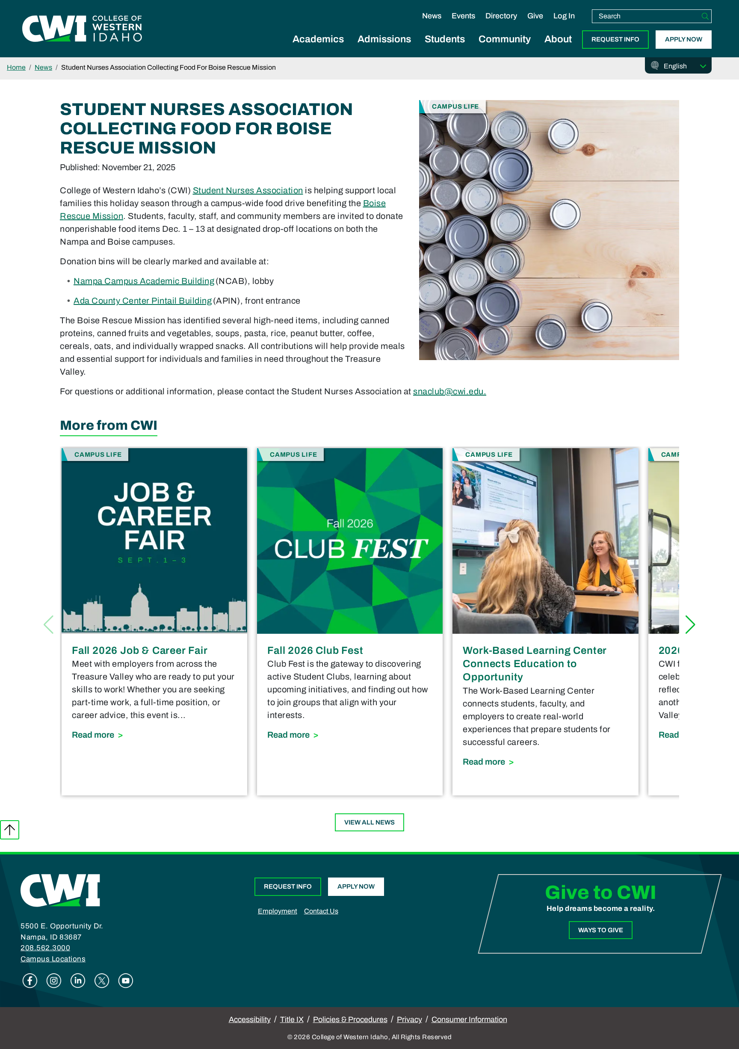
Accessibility (250, 1019)
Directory (501, 16)
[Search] (705, 16)
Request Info (615, 39)
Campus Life (455, 106)
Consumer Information (469, 1019)
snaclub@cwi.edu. (449, 391)
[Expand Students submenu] (444, 49)
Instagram (53, 980)
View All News (369, 822)
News (431, 16)
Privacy (409, 1019)
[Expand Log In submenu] (564, 25)
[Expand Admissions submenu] (384, 49)
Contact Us (321, 911)
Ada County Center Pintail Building (143, 300)
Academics (318, 39)
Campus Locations (53, 959)
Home (16, 67)
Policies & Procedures (350, 1019)
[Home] (60, 890)
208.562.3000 (45, 948)
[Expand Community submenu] (504, 49)
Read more (154, 734)
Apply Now (683, 39)
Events (463, 16)
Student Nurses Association (248, 190)
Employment (277, 911)
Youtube (125, 980)
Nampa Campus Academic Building (144, 281)
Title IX (292, 1019)
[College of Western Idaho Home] (82, 28)
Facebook (30, 980)
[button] (690, 624)
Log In (564, 16)
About (558, 39)
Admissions (384, 39)
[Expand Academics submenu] (318, 49)
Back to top (9, 829)
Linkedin (77, 980)
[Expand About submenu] (558, 49)
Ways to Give (600, 930)
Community (505, 39)
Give (535, 16)
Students (445, 39)
